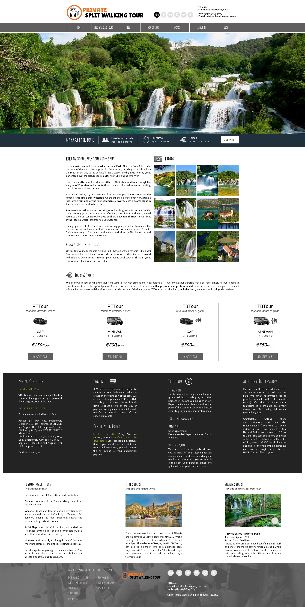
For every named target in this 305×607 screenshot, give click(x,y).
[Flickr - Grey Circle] (170, 15)
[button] (230, 139)
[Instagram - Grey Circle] (205, 573)
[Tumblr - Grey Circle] (190, 15)
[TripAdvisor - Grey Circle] (171, 573)
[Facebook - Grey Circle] (163, 15)
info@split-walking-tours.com (221, 16)
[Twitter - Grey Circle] (184, 15)
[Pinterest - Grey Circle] (177, 15)
